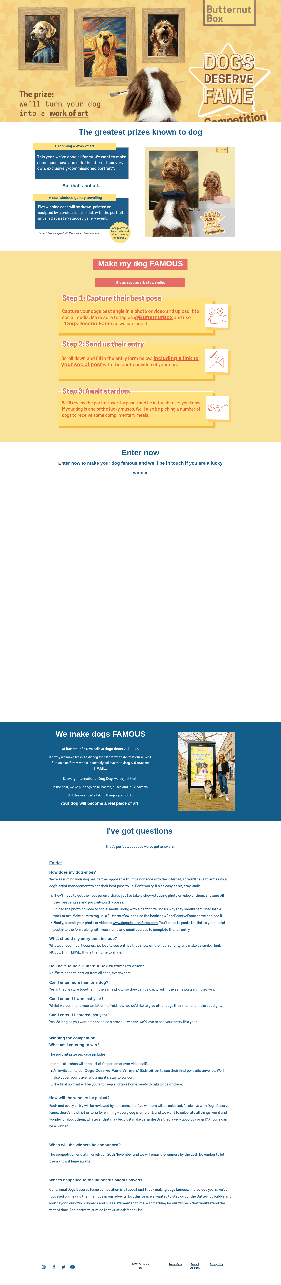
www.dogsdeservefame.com (135, 923)
